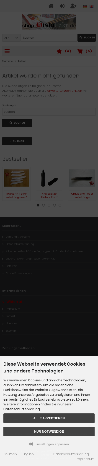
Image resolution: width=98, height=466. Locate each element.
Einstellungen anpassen (51, 444)
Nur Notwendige (49, 431)
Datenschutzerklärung (71, 454)
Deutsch (10, 454)
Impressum (85, 459)
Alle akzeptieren (49, 418)
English (28, 454)
